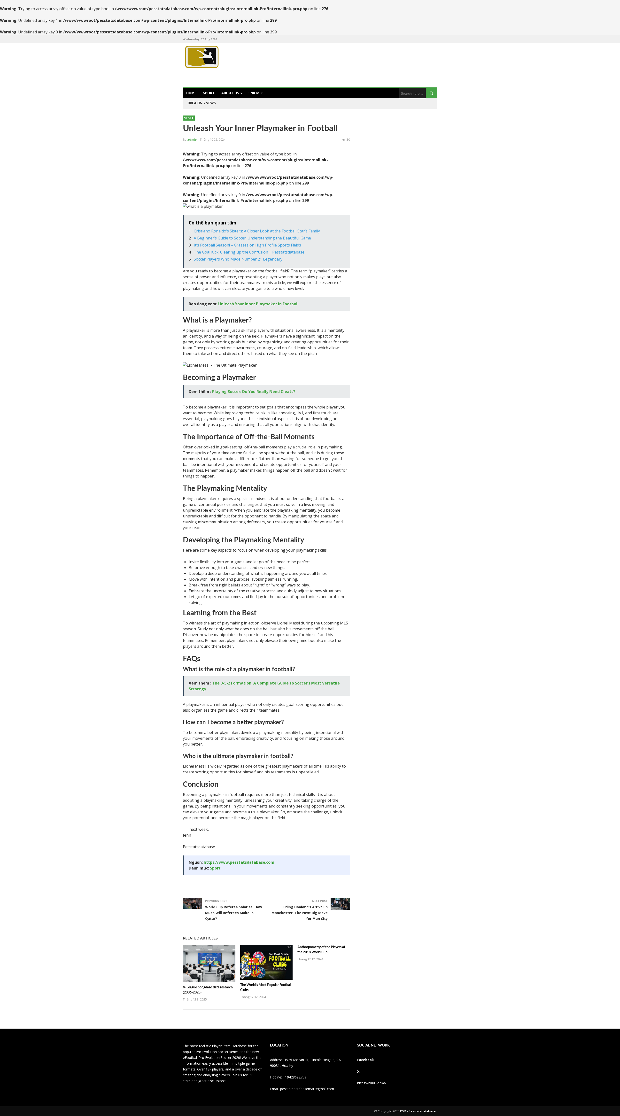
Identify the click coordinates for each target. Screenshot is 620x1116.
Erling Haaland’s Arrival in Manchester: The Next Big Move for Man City (299, 913)
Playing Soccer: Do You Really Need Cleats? (253, 391)
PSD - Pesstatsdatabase (418, 1111)
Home (191, 93)
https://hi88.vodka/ (371, 1083)
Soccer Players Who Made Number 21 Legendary (238, 259)
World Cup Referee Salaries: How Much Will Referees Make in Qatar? (233, 913)
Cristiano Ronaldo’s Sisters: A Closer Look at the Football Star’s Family (257, 231)
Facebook (365, 1059)
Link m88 (255, 93)
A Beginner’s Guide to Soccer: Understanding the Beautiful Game (252, 238)
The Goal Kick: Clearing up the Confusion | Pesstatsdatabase (249, 252)
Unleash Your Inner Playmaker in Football (258, 304)
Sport (209, 93)
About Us (230, 93)
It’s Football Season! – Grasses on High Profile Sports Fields (247, 245)
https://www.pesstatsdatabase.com (239, 862)
